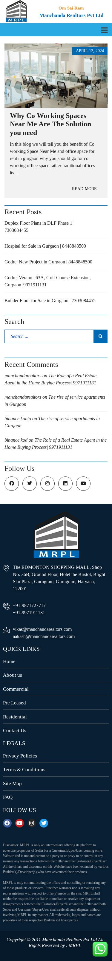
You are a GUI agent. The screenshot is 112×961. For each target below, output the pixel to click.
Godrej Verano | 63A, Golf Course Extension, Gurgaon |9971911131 (47, 281)
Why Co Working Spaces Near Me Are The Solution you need (50, 124)
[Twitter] (43, 823)
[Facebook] (7, 823)
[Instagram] (31, 823)
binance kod (15, 440)
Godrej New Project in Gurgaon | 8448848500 (48, 261)
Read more (84, 189)
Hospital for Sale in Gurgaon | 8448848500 (45, 246)
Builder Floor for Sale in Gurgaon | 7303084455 (50, 300)
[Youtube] (19, 823)
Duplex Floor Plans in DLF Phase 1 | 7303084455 (39, 227)
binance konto (17, 418)
